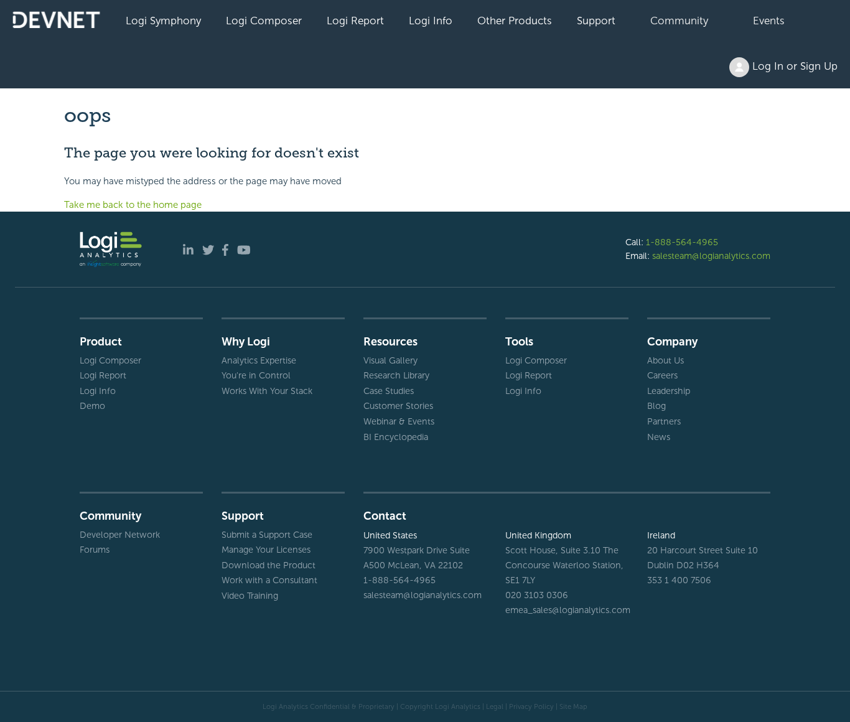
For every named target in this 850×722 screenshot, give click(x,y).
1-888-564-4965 (682, 242)
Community (679, 20)
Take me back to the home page (133, 204)
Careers (662, 375)
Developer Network (120, 534)
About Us (665, 360)
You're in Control (256, 375)
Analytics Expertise (259, 360)
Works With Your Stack (267, 390)
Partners (664, 421)
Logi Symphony (163, 20)
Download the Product (268, 565)
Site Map (573, 706)
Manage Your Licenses (266, 549)
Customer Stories (398, 405)
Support (596, 20)
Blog (656, 405)
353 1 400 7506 (679, 580)
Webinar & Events (398, 421)
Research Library (396, 375)
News (658, 437)
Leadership (668, 390)
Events (769, 20)
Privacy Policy (531, 706)
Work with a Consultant (269, 580)
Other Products (514, 20)
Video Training (250, 595)
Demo (92, 405)
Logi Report (355, 20)
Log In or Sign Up (793, 66)
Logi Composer (264, 20)
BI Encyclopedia (395, 437)
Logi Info (430, 20)
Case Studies (388, 390)
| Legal (492, 706)
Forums (95, 549)
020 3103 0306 (536, 595)
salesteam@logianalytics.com (711, 255)
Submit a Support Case (267, 534)
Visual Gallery (390, 360)
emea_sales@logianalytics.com (566, 610)
